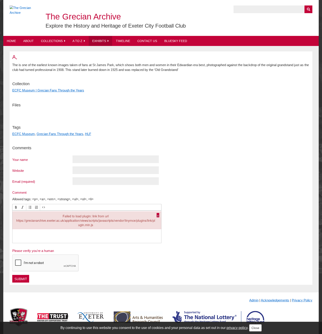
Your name (20, 159)
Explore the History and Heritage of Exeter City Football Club (116, 26)
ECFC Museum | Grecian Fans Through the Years (48, 90)
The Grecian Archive (83, 16)
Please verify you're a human (33, 251)
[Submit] (308, 9)
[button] (16, 207)
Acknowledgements (275, 300)
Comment (19, 192)
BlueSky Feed (175, 41)
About (28, 41)
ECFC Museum (23, 134)
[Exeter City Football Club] (19, 321)
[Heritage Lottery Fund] (218, 321)
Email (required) (23, 181)
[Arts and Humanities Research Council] (138, 321)
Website (18, 170)
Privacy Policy (302, 300)
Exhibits (99, 41)
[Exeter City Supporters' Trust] (52, 321)
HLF (88, 134)
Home (11, 41)
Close (255, 328)
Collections (52, 41)
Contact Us (147, 41)
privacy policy (237, 328)
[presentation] (16, 207)
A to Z (77, 41)
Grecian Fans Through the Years (60, 134)
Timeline (123, 41)
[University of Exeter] (91, 321)
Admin (253, 300)
